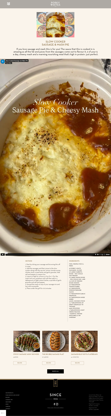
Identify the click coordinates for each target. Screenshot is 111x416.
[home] (55, 4)
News (7, 404)
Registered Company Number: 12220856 (94, 404)
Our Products (9, 392)
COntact (8, 408)
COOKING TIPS (9, 399)
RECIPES (8, 397)
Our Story (8, 401)
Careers (8, 406)
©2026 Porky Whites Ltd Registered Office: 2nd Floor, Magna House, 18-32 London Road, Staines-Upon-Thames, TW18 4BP (96, 398)
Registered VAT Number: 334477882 (94, 408)
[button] (9, 4)
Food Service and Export (13, 395)
